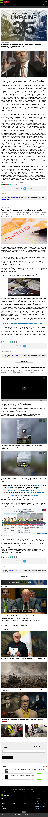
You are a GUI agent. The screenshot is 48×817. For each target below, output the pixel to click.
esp (11, 786)
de (24, 786)
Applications (26, 800)
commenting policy (14, 197)
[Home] (1, 1)
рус (18, 786)
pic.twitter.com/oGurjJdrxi (31, 490)
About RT (37, 801)
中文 (44, 786)
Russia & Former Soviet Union (6, 801)
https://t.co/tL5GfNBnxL (15, 490)
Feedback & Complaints (40, 806)
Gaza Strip (4, 193)
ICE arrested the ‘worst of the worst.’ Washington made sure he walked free (20, 719)
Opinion (14, 800)
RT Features (4, 629)
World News (7, 42)
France (3, 566)
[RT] (15, 789)
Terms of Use (38, 798)
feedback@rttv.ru (5, 199)
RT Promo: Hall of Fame (40, 803)
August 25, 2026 (34, 495)
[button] (24, 431)
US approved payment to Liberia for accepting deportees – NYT (22, 323)
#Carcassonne (39, 489)
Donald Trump (4, 351)
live (6, 1)
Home (3, 42)
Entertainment (16, 801)
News (2, 798)
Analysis (14, 798)
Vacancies (37, 808)
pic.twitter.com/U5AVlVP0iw (35, 492)
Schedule (26, 803)
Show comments (24, 203)
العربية (4, 786)
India (2, 806)
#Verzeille (37, 485)
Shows (14, 803)
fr (31, 786)
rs (37, 786)
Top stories (4, 586)
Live (25, 798)
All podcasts (44, 766)
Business (3, 803)
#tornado (9, 487)
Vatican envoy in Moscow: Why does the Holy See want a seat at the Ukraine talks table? (23, 658)
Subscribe (7, 757)
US (10, 351)
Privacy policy (38, 800)
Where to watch (27, 801)
